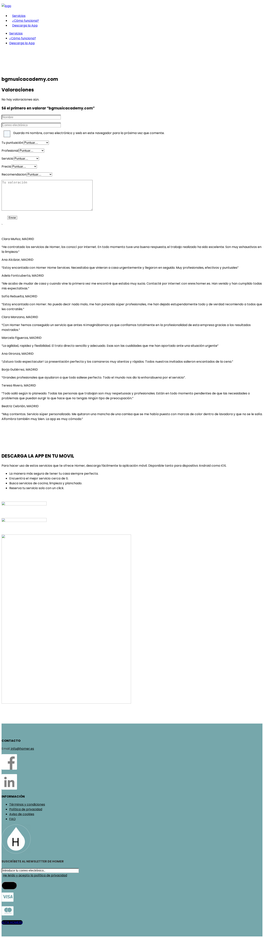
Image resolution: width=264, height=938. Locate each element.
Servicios (19, 16)
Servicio (7, 158)
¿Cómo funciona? (25, 20)
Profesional (10, 150)
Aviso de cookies (21, 814)
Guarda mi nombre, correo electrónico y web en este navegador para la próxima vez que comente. (88, 133)
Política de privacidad (25, 809)
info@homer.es (22, 748)
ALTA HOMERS (12, 922)
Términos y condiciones (27, 804)
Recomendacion (14, 174)
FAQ (12, 819)
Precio (6, 166)
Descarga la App (25, 25)
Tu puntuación (12, 142)
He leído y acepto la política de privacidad (35, 875)
